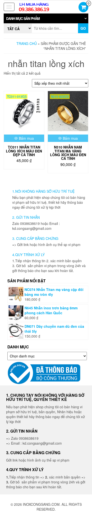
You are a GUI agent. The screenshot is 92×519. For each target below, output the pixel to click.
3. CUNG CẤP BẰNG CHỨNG (35, 238)
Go (83, 28)
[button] (46, 18)
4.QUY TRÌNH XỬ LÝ (28, 254)
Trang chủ (26, 43)
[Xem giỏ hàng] (83, 7)
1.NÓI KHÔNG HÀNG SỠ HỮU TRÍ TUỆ (43, 191)
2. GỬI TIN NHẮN (26, 217)
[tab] (46, 18)
